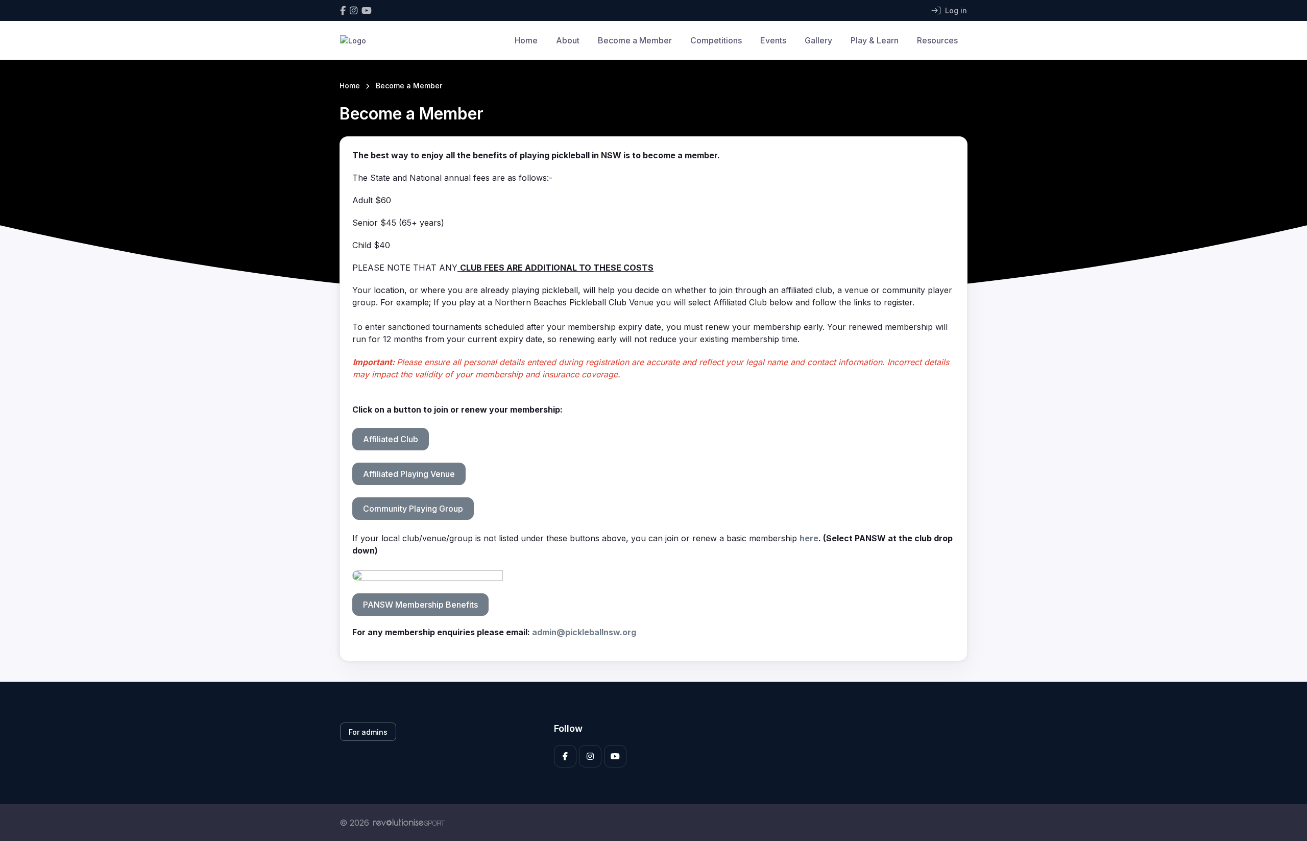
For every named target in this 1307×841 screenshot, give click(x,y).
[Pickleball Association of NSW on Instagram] (353, 10)
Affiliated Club (390, 439)
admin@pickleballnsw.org (584, 632)
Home (526, 40)
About (567, 40)
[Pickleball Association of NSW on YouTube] (366, 10)
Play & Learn (875, 40)
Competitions (716, 40)
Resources (937, 40)
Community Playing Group (413, 508)
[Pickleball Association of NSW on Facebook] (343, 10)
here (809, 538)
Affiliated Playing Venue (409, 474)
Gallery (818, 40)
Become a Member (635, 40)
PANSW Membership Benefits (420, 604)
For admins (368, 732)
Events (773, 40)
